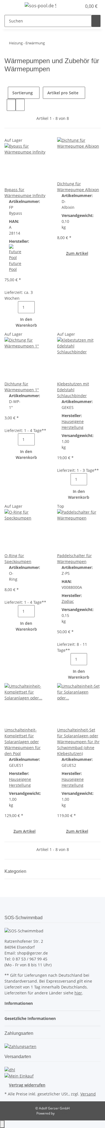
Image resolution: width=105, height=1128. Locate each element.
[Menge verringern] (13, 307)
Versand (88, 1094)
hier (78, 993)
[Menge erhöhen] (39, 307)
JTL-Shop (62, 1113)
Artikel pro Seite (62, 92)
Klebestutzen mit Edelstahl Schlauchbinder (73, 389)
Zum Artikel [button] (77, 253)
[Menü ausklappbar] (11, 6)
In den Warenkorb (26, 322)
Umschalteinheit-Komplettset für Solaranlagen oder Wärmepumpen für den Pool (22, 741)
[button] (71, 6)
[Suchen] (96, 21)
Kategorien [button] (15, 871)
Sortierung (22, 92)
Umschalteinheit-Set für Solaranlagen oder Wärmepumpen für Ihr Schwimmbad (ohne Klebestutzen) (78, 741)
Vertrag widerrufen (27, 1085)
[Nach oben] (2, 1124)
